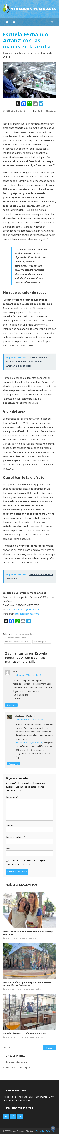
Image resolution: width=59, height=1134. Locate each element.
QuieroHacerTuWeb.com (46, 1131)
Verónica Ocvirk (33, 989)
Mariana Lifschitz (30, 938)
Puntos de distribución (16, 1062)
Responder (11, 705)
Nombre (10, 825)
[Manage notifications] (53, 1128)
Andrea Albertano (47, 111)
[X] (18, 103)
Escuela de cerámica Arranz (17, 641)
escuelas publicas (42, 641)
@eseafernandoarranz (27, 613)
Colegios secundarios (25, 634)
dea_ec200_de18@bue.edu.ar (24, 609)
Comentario (12, 797)
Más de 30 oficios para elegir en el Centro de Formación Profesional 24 (27, 984)
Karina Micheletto (32, 1037)
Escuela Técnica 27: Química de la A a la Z (25, 1033)
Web (8, 848)
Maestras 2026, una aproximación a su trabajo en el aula (28, 933)
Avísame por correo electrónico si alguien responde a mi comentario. (26, 862)
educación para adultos (15, 637)
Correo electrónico (15, 837)
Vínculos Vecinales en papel (18, 1067)
